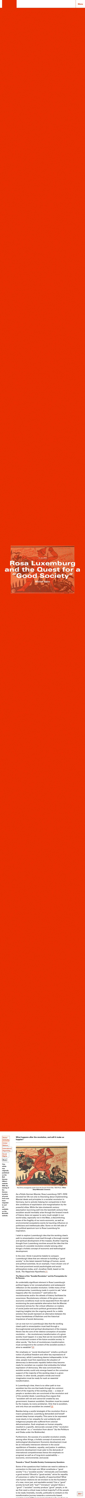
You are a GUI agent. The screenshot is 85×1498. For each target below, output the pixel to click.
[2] (33, 1347)
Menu (80, 4)
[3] (52, 1406)
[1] (46, 1271)
